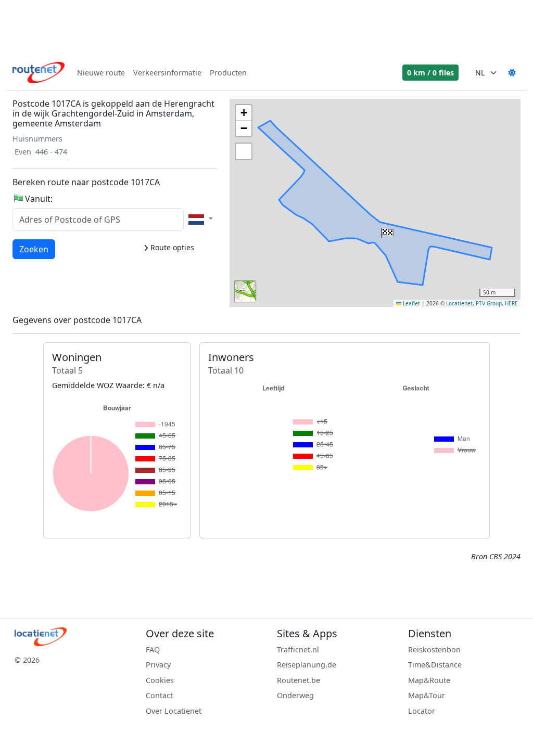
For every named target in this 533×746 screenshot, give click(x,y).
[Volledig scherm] (243, 151)
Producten (228, 73)
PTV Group (489, 303)
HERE (511, 303)
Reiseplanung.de (306, 665)
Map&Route (429, 680)
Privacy (158, 665)
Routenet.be (298, 680)
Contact (159, 695)
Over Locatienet (173, 711)
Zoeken (34, 249)
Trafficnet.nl (298, 649)
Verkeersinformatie (167, 73)
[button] (386, 230)
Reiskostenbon (434, 649)
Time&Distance (435, 665)
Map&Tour (426, 695)
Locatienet (459, 303)
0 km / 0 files (430, 73)
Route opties (171, 247)
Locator (421, 711)
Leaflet (410, 303)
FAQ (153, 649)
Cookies (160, 680)
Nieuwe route (101, 73)
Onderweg (295, 695)
